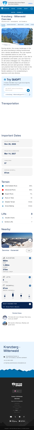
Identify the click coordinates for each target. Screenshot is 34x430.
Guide (3, 24)
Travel (13, 8)
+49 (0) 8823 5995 (8, 360)
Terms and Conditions (17, 406)
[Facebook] (24, 416)
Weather (6, 8)
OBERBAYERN (5, 21)
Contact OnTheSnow (16, 396)
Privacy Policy (17, 405)
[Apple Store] (22, 421)
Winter (13, 12)
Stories (19, 8)
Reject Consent (17, 412)
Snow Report (11, 24)
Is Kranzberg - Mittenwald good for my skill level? (19, 94)
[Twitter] (15, 416)
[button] (31, 8)
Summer (19, 12)
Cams (27, 24)
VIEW (29, 250)
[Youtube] (11, 416)
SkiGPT (26, 8)
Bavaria (17, 307)
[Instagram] (19, 416)
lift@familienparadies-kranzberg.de (15, 363)
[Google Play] (13, 421)
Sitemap (17, 408)
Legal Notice (17, 403)
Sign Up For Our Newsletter (17, 401)
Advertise (17, 398)
